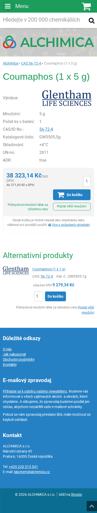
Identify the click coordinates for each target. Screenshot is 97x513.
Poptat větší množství (71, 206)
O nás (7, 349)
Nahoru (92, 504)
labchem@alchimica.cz (32, 472)
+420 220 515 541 (23, 467)
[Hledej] (91, 20)
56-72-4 (46, 129)
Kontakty (10, 364)
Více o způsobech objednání (71, 225)
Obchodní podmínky (18, 359)
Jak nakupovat (14, 354)
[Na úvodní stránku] (48, 42)
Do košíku (55, 296)
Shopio (76, 494)
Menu (21, 6)
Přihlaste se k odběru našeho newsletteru (35, 391)
